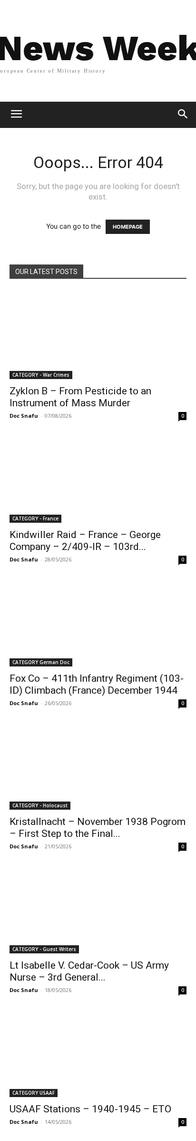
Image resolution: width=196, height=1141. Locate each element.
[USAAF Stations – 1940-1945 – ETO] (98, 1053)
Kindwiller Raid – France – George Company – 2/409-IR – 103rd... (85, 540)
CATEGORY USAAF (33, 1092)
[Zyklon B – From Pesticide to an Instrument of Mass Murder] (98, 335)
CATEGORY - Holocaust (40, 805)
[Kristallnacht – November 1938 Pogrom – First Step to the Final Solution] (98, 766)
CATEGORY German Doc (40, 662)
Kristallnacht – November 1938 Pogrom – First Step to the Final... (98, 827)
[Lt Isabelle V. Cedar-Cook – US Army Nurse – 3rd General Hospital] (98, 909)
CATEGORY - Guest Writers (44, 949)
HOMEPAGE (128, 226)
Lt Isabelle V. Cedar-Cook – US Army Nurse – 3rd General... (89, 971)
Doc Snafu (24, 415)
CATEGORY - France (35, 518)
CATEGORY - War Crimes (40, 374)
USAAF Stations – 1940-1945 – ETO (90, 1109)
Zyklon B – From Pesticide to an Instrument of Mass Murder (80, 397)
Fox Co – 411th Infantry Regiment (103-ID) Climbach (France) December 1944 (97, 684)
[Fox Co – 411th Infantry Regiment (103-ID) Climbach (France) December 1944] (98, 622)
